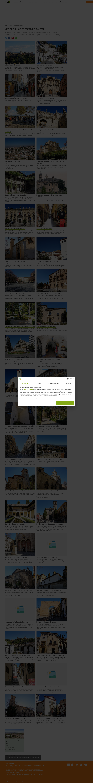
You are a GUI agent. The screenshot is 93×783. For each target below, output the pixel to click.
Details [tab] (39, 383)
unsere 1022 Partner (28, 389)
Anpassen (45, 402)
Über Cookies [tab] (68, 383)
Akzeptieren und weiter (64, 402)
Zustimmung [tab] (25, 383)
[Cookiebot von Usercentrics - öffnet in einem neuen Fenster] (68, 379)
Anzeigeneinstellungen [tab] (53, 383)
